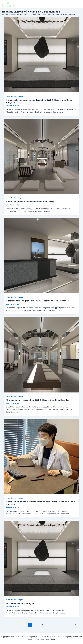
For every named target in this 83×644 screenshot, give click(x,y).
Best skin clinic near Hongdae (20, 603)
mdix (53, 639)
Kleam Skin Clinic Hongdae (15, 96)
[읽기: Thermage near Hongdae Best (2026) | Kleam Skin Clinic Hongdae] (41, 354)
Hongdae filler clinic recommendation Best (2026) (30, 201)
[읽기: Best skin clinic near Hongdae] (41, 558)
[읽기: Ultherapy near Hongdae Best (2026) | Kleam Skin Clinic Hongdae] (41, 255)
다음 (75, 625)
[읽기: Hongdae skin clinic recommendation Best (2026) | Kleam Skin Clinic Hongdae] (41, 55)
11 (43, 625)
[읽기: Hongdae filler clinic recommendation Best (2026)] (41, 156)
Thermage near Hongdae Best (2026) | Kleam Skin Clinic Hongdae (37, 400)
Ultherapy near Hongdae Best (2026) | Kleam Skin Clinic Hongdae (37, 301)
